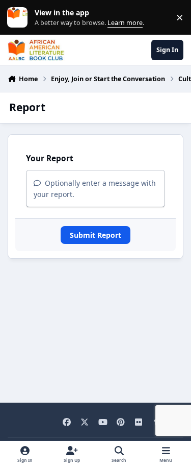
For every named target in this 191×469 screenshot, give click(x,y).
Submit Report (95, 235)
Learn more (19, 17)
